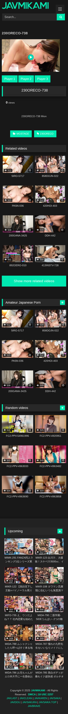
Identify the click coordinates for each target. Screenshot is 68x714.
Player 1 (9, 78)
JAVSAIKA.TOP (47, 702)
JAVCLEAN (25, 698)
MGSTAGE (23, 133)
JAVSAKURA (29, 702)
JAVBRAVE (34, 706)
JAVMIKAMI (38, 690)
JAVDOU (15, 702)
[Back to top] (57, 703)
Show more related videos (34, 281)
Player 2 (26, 78)
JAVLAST (12, 698)
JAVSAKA (54, 698)
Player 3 (42, 78)
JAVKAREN (40, 698)
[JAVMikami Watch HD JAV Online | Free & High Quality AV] (28, 6)
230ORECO (46, 133)
